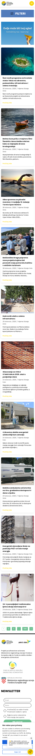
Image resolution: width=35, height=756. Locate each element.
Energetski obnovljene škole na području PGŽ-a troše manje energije (16, 548)
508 (25, 629)
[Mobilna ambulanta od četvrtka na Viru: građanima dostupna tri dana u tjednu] (17, 471)
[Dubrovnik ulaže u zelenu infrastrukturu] (17, 299)
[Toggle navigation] (31, 3)
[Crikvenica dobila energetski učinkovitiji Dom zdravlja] (17, 415)
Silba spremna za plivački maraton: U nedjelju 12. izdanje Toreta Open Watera (16, 202)
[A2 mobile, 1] (17, 33)
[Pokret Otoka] (7, 3)
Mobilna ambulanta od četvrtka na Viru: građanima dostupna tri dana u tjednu (17, 490)
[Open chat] (30, 752)
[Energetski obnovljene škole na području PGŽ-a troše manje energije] (17, 529)
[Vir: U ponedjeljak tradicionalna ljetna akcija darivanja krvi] (17, 587)
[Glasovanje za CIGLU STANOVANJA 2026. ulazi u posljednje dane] (17, 355)
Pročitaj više (7, 103)
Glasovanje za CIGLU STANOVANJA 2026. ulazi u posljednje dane (14, 374)
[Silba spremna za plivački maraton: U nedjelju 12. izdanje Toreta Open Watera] (17, 183)
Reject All (17, 752)
